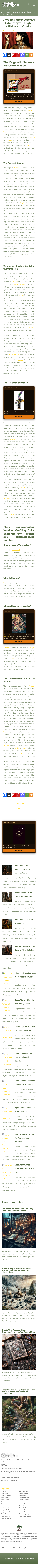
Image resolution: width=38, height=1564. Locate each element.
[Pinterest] (18, 55)
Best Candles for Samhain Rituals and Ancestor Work (23, 869)
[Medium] (14, 1545)
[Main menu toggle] (34, 4)
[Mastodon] (22, 55)
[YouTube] (19, 1545)
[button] (28, 4)
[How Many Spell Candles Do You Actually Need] (7, 1032)
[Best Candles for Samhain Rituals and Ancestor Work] (7, 869)
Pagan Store (5, 1489)
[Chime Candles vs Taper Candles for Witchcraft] (7, 1087)
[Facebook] (5, 55)
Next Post (19, 809)
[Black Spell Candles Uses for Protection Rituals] (7, 978)
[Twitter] (3, 1545)
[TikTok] (25, 1545)
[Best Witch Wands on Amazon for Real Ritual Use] (7, 1171)
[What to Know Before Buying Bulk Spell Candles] (7, 1059)
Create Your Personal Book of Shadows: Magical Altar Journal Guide (19, 1331)
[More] (31, 55)
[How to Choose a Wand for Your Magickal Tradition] (7, 1143)
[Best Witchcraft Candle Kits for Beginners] (7, 1005)
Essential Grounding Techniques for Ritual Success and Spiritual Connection (18, 1392)
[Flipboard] (14, 55)
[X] (9, 55)
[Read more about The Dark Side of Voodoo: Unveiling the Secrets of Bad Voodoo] (19, 1231)
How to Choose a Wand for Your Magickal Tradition (24, 1138)
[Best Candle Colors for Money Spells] (7, 923)
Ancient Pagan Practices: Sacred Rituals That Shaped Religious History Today (17, 1270)
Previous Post (19, 803)
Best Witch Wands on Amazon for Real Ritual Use (24, 1168)
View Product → (19, 101)
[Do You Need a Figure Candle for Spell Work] (7, 896)
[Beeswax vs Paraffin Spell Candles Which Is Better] (7, 950)
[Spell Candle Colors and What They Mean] (7, 1113)
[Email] (27, 55)
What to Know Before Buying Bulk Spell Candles (23, 1057)
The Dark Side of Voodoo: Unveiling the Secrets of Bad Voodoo (18, 1210)
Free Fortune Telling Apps (10, 1477)
